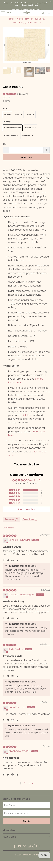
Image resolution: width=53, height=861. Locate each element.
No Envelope (28, 135)
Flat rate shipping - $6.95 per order (26, 9)
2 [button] (25, 783)
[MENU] (1, 13)
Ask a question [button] (26, 509)
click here (26, 415)
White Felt (30, 128)
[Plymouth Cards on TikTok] (33, 846)
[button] (9, 94)
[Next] (48, 45)
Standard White (12, 128)
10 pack (18, 114)
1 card (7, 114)
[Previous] (5, 45)
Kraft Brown (11, 135)
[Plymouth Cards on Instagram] (29, 846)
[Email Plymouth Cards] (38, 846)
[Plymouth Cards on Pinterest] (24, 846)
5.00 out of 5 (33, 480)
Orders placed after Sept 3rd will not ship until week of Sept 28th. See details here (26, 4)
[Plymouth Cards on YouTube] (20, 846)
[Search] (43, 13)
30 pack (30, 114)
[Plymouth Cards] (26, 13)
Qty (4, 144)
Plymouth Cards (30, 854)
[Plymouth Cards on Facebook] (15, 846)
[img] (9, 535)
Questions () (29, 519)
